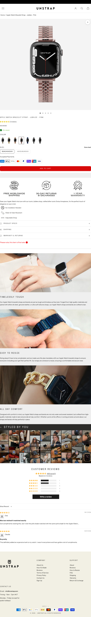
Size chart (87, 147)
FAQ (71, 573)
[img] (5, 513)
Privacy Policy (41, 575)
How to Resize (75, 570)
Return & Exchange (76, 581)
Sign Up (39, 581)
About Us (40, 565)
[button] (5, 122)
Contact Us (40, 578)
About (72, 565)
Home (2, 15)
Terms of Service (42, 573)
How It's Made (41, 568)
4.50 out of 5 (51, 474)
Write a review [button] (46, 497)
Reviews (40, 570)
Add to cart (45, 168)
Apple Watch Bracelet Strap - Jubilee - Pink (21, 15)
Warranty (73, 578)
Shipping (73, 575)
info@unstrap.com (11, 591)
